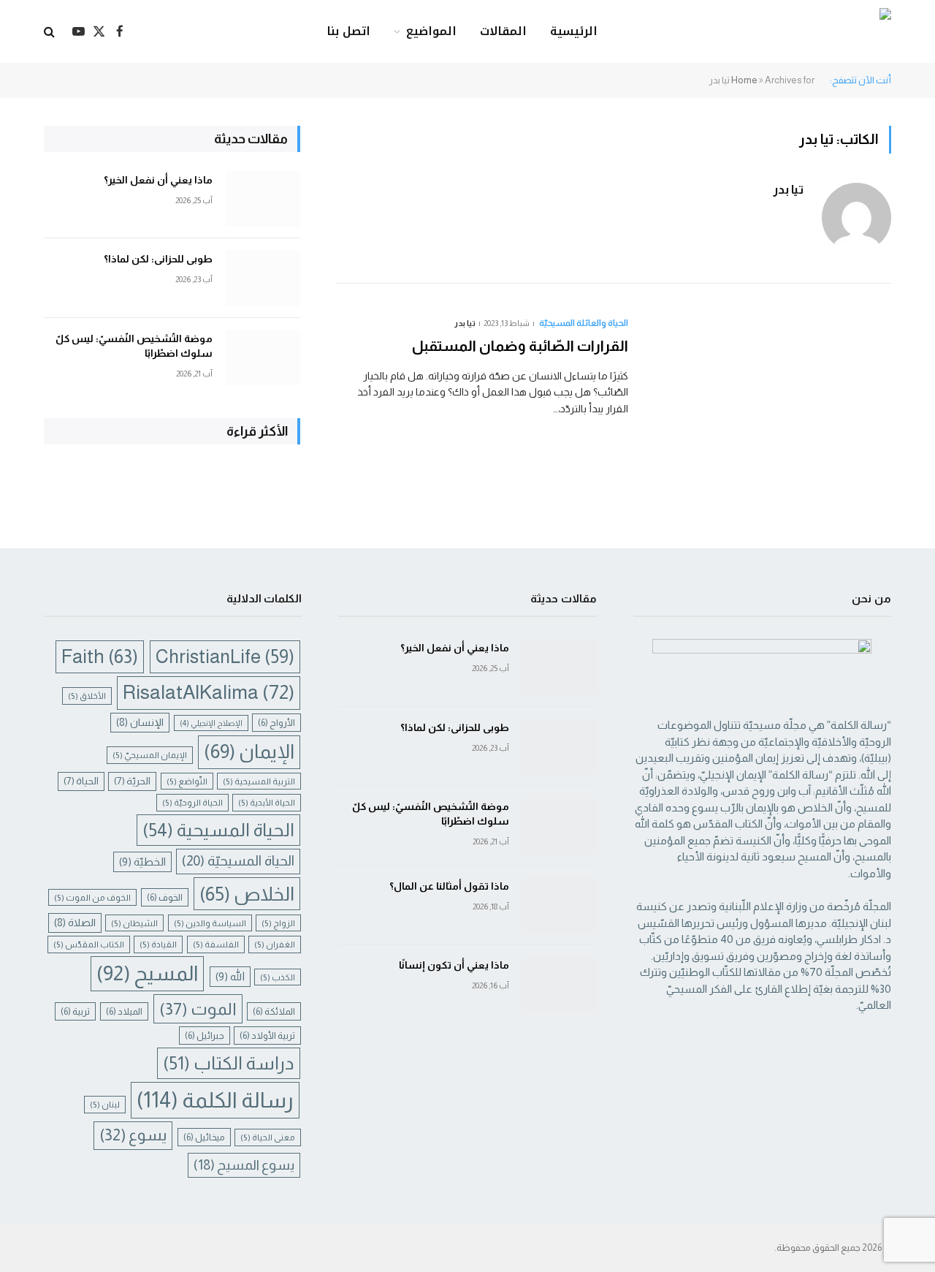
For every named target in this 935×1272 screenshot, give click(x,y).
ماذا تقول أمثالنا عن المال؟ (448, 886)
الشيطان (134, 923)
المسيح (147, 973)
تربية (75, 1011)
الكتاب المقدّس (88, 944)
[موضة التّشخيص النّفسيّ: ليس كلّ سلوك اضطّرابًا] (263, 358)
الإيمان (249, 751)
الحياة (81, 781)
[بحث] (51, 31)
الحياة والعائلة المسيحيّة (583, 323)
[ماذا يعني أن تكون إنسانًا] (559, 984)
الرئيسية (574, 31)
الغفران (274, 944)
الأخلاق (87, 695)
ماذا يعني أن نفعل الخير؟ (158, 180)
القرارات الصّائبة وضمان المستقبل (520, 346)
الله (230, 977)
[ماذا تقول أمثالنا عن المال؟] (559, 905)
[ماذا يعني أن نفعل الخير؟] (263, 199)
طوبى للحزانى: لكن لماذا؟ (158, 259)
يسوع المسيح (244, 1165)
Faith (99, 656)
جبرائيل (204, 1035)
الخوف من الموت (92, 897)
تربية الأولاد (267, 1035)
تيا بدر (788, 190)
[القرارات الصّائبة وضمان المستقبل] (768, 391)
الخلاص (246, 893)
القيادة (158, 944)
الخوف (165, 897)
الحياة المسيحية (218, 829)
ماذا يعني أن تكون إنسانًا (453, 965)
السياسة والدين (210, 923)
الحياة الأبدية (266, 802)
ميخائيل (204, 1137)
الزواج (278, 923)
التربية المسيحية (259, 781)
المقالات (503, 31)
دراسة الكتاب (228, 1063)
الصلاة (75, 922)
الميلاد (124, 1011)
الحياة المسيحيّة (238, 860)
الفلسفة (216, 944)
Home (744, 80)
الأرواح (276, 722)
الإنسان (140, 722)
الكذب (277, 977)
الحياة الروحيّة (192, 802)
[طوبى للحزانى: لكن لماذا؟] (263, 278)
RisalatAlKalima (208, 692)
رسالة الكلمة (215, 1100)
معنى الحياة (267, 1137)
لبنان (105, 1104)
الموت (198, 1008)
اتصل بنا (348, 31)
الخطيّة (142, 862)
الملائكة (274, 1011)
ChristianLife (225, 656)
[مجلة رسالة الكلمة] (801, 32)
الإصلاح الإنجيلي (211, 723)
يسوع (133, 1135)
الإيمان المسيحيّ (149, 755)
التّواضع (187, 781)
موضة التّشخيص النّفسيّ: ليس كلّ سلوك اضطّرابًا (134, 346)
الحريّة (132, 781)
